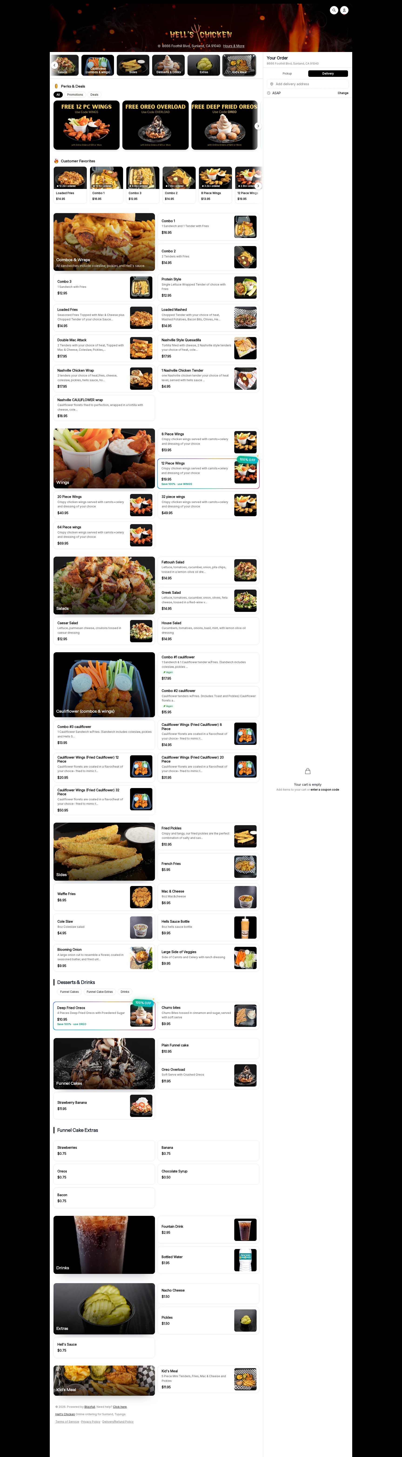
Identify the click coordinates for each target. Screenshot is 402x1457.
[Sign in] (344, 10)
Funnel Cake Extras (100, 991)
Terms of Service (67, 1421)
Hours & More (234, 46)
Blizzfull (89, 1406)
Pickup (287, 73)
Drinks (125, 991)
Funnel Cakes (69, 991)
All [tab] (58, 94)
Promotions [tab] (75, 94)
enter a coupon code (325, 789)
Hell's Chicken (65, 1414)
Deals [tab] (94, 94)
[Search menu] (334, 10)
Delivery (328, 73)
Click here (120, 1406)
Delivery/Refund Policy (118, 1421)
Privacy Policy (90, 1421)
